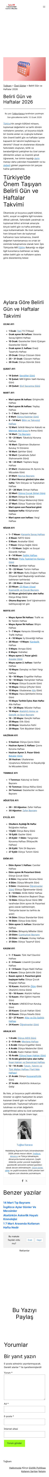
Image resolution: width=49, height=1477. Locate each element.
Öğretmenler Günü (29, 1024)
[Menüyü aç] (44, 6)
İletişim (42, 1471)
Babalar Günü (15, 755)
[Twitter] (26, 1181)
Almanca (14, 1156)
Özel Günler (20, 85)
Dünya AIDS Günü (27, 1038)
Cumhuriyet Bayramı (29, 934)
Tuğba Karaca (18, 113)
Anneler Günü (15, 659)
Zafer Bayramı (30, 810)
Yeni (19, 331)
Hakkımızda (15, 1467)
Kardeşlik (34, 641)
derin (36, 158)
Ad (6, 1403)
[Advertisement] (24, 33)
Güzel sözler (37, 1167)
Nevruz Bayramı (26, 475)
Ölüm (33, 986)
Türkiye (7, 123)
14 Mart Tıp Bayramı (16, 1202)
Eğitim (22, 247)
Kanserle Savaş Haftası (33, 534)
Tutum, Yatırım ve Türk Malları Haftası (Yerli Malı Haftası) (25, 1069)
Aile (34, 690)
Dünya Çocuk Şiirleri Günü (31, 493)
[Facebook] (22, 1181)
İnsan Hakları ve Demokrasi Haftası (27, 1062)
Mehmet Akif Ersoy (19, 430)
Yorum (8, 1372)
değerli (6, 165)
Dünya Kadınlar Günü (28, 416)
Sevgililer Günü (27, 375)
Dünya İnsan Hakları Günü (32, 1055)
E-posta (9, 1416)
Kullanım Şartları (29, 1471)
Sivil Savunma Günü (30, 386)
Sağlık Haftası (30, 555)
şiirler (7, 1170)
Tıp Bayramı (24, 434)
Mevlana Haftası (30, 1041)
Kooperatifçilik (33, 1076)
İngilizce (36, 1153)
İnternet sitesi (11, 1428)
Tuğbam (7, 85)
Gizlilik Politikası (37, 1467)
